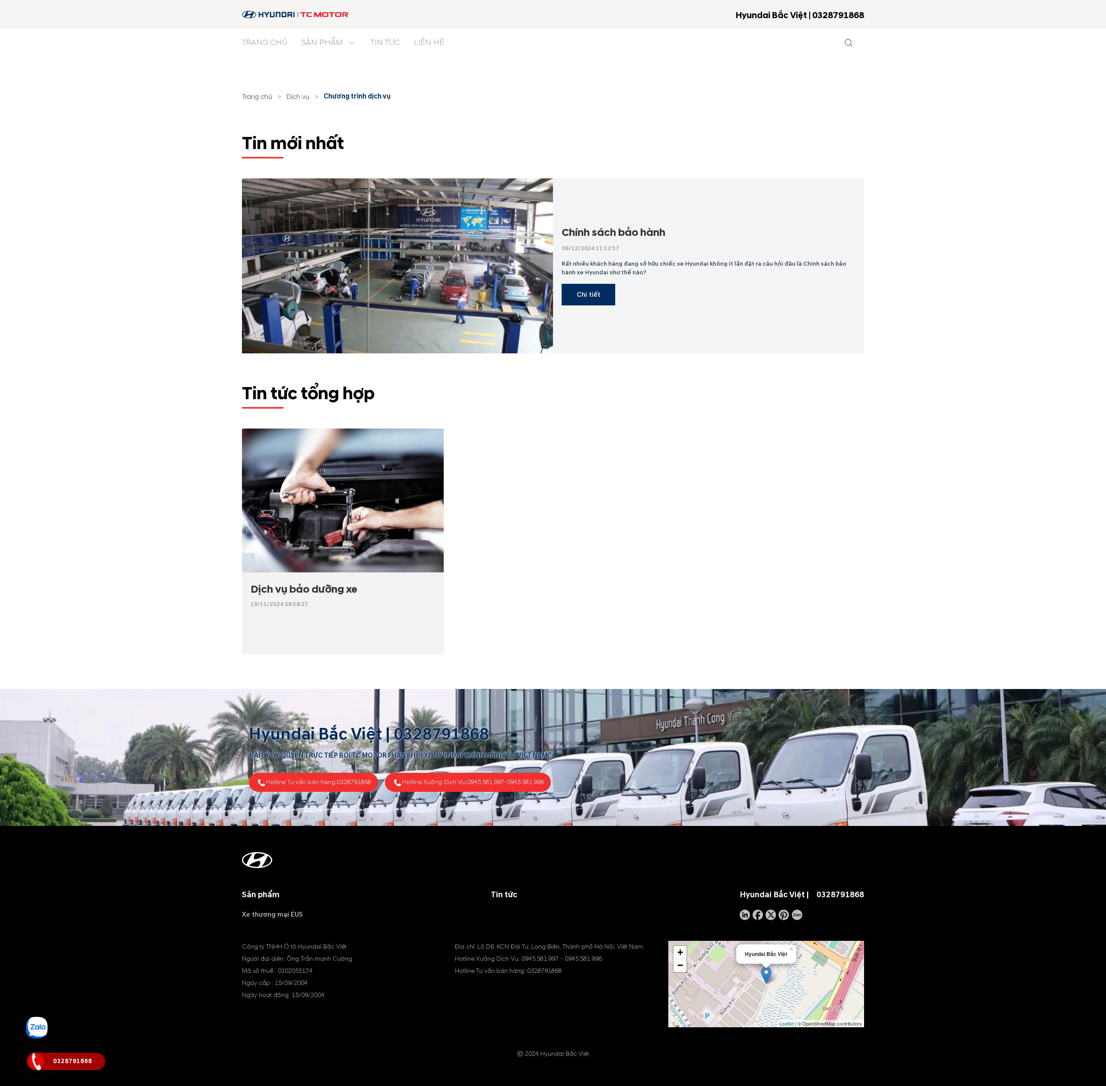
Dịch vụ (297, 96)
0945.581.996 (525, 782)
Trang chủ (257, 96)
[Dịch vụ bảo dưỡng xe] (343, 501)
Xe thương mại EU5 (272, 914)
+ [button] (680, 952)
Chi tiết (589, 294)
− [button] (680, 965)
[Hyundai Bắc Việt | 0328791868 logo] (296, 14)
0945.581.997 (485, 782)
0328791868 (441, 734)
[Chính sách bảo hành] (397, 265)
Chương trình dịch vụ (357, 96)
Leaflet (786, 1023)
